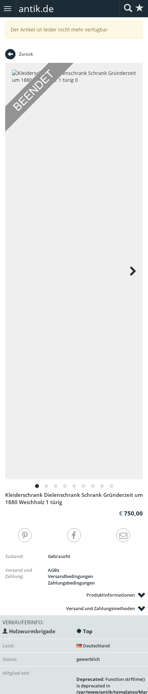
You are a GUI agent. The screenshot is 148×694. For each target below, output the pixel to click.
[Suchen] (128, 8)
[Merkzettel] (140, 8)
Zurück (26, 54)
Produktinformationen (110, 595)
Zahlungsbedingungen (71, 583)
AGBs (53, 570)
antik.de (36, 8)
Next (129, 271)
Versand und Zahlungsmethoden (100, 608)
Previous (19, 271)
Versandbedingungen (70, 576)
